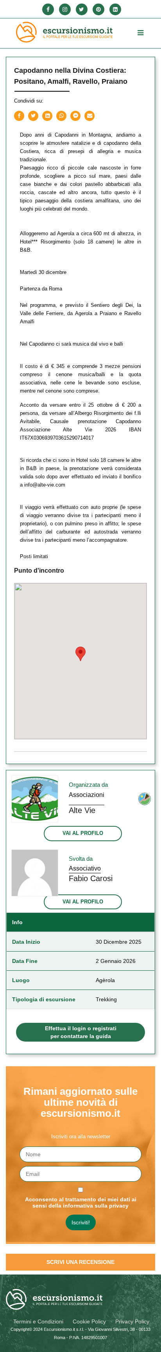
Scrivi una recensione (80, 1262)
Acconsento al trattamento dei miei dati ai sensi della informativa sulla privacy (80, 1202)
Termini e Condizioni (38, 1321)
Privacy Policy (132, 1321)
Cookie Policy (89, 1321)
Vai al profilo (83, 833)
